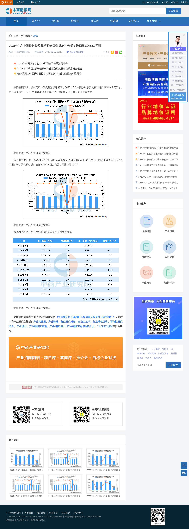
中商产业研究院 (13, 513)
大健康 (140, 358)
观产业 (36, 21)
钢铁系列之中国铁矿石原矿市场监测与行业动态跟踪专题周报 (49, 73)
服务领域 (41, 513)
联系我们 (184, 2)
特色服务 (141, 36)
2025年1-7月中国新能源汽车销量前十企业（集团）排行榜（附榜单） (156, 178)
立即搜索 (173, 11)
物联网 (165, 349)
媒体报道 (174, 2)
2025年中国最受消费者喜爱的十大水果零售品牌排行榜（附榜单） (157, 160)
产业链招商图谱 (38, 326)
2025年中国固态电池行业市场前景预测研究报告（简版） (157, 155)
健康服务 (141, 353)
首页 (16, 21)
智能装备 (152, 353)
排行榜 (56, 21)
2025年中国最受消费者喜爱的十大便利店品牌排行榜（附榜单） (157, 172)
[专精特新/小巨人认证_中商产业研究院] (158, 110)
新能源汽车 (163, 353)
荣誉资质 (53, 513)
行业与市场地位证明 (150, 2)
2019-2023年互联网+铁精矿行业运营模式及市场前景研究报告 (49, 68)
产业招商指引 (57, 326)
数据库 (75, 21)
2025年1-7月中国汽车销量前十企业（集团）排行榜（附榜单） (157, 183)
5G (172, 349)
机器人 (148, 358)
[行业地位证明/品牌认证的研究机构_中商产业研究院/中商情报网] (158, 83)
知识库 (95, 21)
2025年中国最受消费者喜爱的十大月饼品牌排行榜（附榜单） (157, 166)
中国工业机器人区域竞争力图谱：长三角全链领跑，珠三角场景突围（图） (157, 189)
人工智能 (156, 349)
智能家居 (158, 358)
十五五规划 (164, 2)
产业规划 (22, 326)
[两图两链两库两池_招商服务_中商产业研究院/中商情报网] (158, 56)
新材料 (174, 353)
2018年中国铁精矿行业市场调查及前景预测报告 (42, 63)
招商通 (114, 21)
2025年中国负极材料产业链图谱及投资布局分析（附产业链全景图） (157, 149)
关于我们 (29, 513)
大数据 (42, 321)
